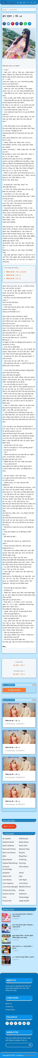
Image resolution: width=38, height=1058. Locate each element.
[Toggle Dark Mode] (28, 2)
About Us (8, 1004)
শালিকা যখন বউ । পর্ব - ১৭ (12, 747)
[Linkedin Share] (17, 23)
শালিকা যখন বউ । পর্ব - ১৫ (12, 720)
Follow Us (10, 826)
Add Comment (15, 690)
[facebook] (17, 2)
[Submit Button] (30, 1045)
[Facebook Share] (4, 23)
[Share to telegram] (29, 23)
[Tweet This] (8, 23)
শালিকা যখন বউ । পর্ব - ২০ (13, 275)
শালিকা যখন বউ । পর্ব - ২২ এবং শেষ (16, 272)
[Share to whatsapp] (25, 23)
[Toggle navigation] (34, 2)
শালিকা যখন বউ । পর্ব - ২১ (12, 774)
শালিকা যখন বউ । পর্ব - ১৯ (12, 801)
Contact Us (9, 1007)
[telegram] (15, 1023)
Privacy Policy (10, 1010)
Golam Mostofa (30, 1055)
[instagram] (20, 2)
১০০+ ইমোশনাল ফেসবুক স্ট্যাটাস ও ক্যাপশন (23, 957)
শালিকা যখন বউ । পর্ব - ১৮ (13, 278)
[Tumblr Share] (21, 23)
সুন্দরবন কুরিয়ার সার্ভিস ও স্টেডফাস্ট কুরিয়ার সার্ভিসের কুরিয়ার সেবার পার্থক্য (22, 936)
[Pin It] (12, 23)
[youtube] (24, 2)
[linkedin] (20, 1023)
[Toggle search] (31, 2)
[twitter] (24, 1023)
